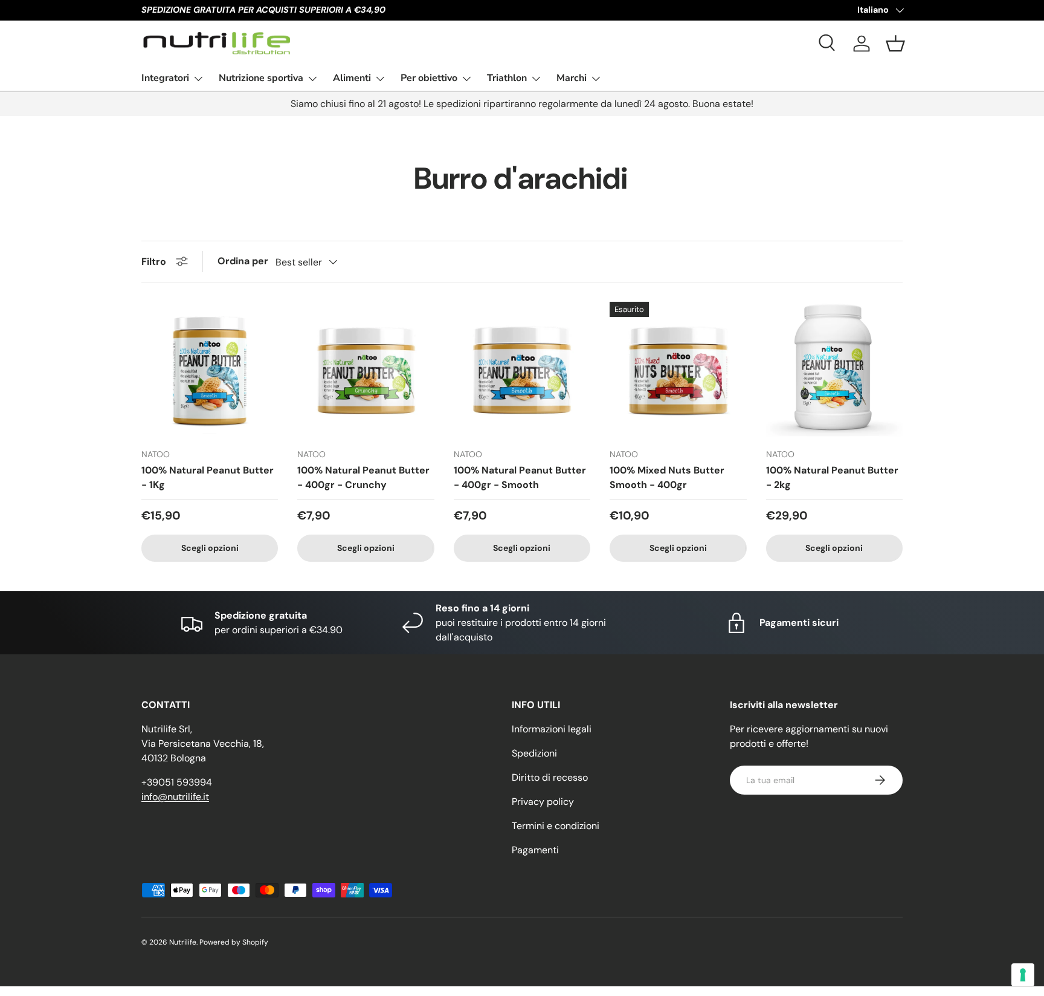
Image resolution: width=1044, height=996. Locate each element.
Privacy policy (543, 801)
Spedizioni (534, 753)
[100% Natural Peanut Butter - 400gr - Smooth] (522, 370)
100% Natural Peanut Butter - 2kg (832, 477)
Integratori (165, 78)
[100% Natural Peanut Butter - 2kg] (834, 370)
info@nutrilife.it (175, 796)
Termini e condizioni (555, 825)
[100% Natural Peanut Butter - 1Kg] (209, 370)
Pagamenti (535, 850)
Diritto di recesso (550, 777)
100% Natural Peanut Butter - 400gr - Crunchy (363, 477)
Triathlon (507, 78)
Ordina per (243, 261)
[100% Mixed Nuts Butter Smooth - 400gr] (678, 370)
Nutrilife (182, 942)
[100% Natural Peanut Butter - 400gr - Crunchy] (365, 370)
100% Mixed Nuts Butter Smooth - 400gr (667, 477)
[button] (895, 43)
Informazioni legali (551, 729)
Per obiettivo (429, 78)
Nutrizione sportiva (261, 78)
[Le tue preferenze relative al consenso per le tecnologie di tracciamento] (1022, 974)
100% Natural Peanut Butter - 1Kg (207, 477)
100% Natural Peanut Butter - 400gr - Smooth (520, 477)
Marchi (571, 78)
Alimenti (352, 78)
